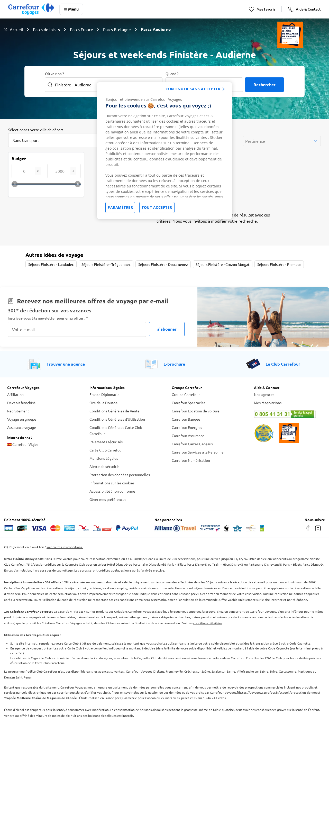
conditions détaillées (207, 623)
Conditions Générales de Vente (114, 411)
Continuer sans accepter (193, 88)
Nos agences (264, 394)
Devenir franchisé (21, 402)
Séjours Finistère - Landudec (51, 264)
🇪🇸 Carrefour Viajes (22, 444)
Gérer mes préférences (107, 499)
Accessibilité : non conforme (112, 491)
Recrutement (18, 411)
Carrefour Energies (187, 427)
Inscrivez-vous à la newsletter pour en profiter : (48, 318)
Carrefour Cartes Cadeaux (192, 443)
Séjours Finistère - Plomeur (279, 264)
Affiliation (15, 394)
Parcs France (81, 29)
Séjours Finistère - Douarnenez (163, 264)
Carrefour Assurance (188, 435)
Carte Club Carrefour (106, 450)
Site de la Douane (103, 402)
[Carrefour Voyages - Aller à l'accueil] (31, 9)
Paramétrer (120, 207)
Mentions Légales (103, 458)
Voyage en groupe (21, 419)
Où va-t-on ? (54, 73)
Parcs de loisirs (46, 29)
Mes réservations (267, 402)
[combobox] (59, 140)
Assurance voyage (21, 427)
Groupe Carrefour (186, 394)
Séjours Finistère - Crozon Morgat (223, 264)
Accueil (16, 29)
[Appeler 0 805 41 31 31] (288, 414)
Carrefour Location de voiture (196, 411)
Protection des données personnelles (119, 474)
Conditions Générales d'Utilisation (117, 419)
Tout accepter (157, 207)
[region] (164, 150)
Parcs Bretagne (117, 29)
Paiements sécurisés (106, 441)
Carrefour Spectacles (188, 402)
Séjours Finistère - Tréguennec (106, 264)
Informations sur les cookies (111, 483)
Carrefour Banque (186, 419)
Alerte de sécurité (104, 466)
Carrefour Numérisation (191, 460)
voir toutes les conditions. (65, 547)
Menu (73, 9)
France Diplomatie (104, 394)
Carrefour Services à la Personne (198, 452)
